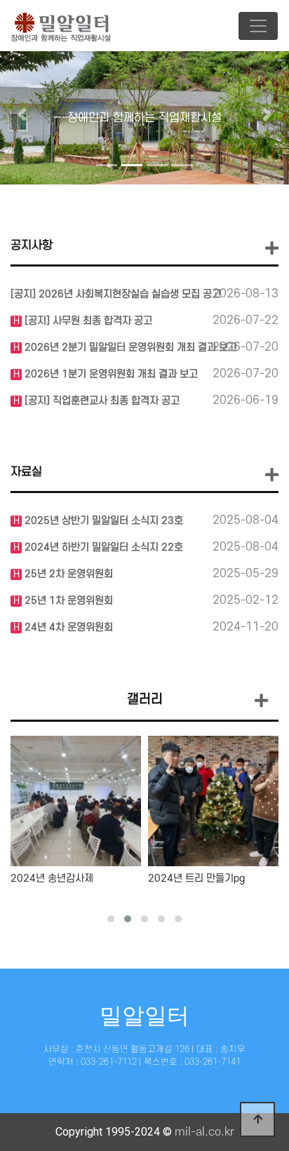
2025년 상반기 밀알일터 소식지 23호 (102, 521)
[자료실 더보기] (271, 475)
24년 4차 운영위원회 (67, 627)
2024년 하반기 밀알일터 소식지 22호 (102, 547)
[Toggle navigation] (258, 26)
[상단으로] (257, 1119)
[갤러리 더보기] (261, 701)
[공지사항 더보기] (271, 248)
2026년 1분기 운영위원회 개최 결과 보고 (110, 374)
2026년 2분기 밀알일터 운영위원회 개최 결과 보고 (129, 348)
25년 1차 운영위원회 (67, 601)
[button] (21, 114)
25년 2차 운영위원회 (67, 574)
